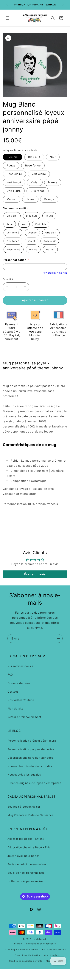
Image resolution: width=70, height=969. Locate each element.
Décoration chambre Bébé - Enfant (30, 847)
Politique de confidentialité (41, 943)
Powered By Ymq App (55, 272)
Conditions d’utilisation (28, 955)
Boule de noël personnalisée (25, 872)
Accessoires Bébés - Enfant (25, 838)
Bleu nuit (34, 157)
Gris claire (14, 190)
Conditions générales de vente (25, 961)
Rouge (11, 165)
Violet (35, 182)
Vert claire (39, 173)
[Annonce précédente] (7, 5)
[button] (7, 18)
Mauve (52, 182)
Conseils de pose (18, 683)
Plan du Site (15, 708)
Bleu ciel (12, 157)
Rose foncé (33, 165)
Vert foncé (14, 182)
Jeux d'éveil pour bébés (23, 855)
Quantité (8, 279)
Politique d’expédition (54, 949)
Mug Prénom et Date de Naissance (30, 815)
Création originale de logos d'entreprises (34, 783)
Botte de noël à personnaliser (26, 864)
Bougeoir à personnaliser (23, 806)
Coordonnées (51, 955)
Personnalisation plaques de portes (30, 749)
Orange (49, 199)
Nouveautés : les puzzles (24, 774)
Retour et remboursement (24, 716)
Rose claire (14, 173)
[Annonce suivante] (63, 5)
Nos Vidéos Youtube (20, 700)
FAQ (10, 674)
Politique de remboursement (23, 949)
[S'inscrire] (58, 638)
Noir (53, 157)
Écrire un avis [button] (35, 574)
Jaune (30, 199)
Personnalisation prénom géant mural (32, 740)
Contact (12, 691)
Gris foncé (37, 190)
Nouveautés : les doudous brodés (29, 766)
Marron (11, 199)
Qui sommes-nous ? (20, 666)
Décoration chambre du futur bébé (30, 757)
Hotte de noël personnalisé (25, 881)
